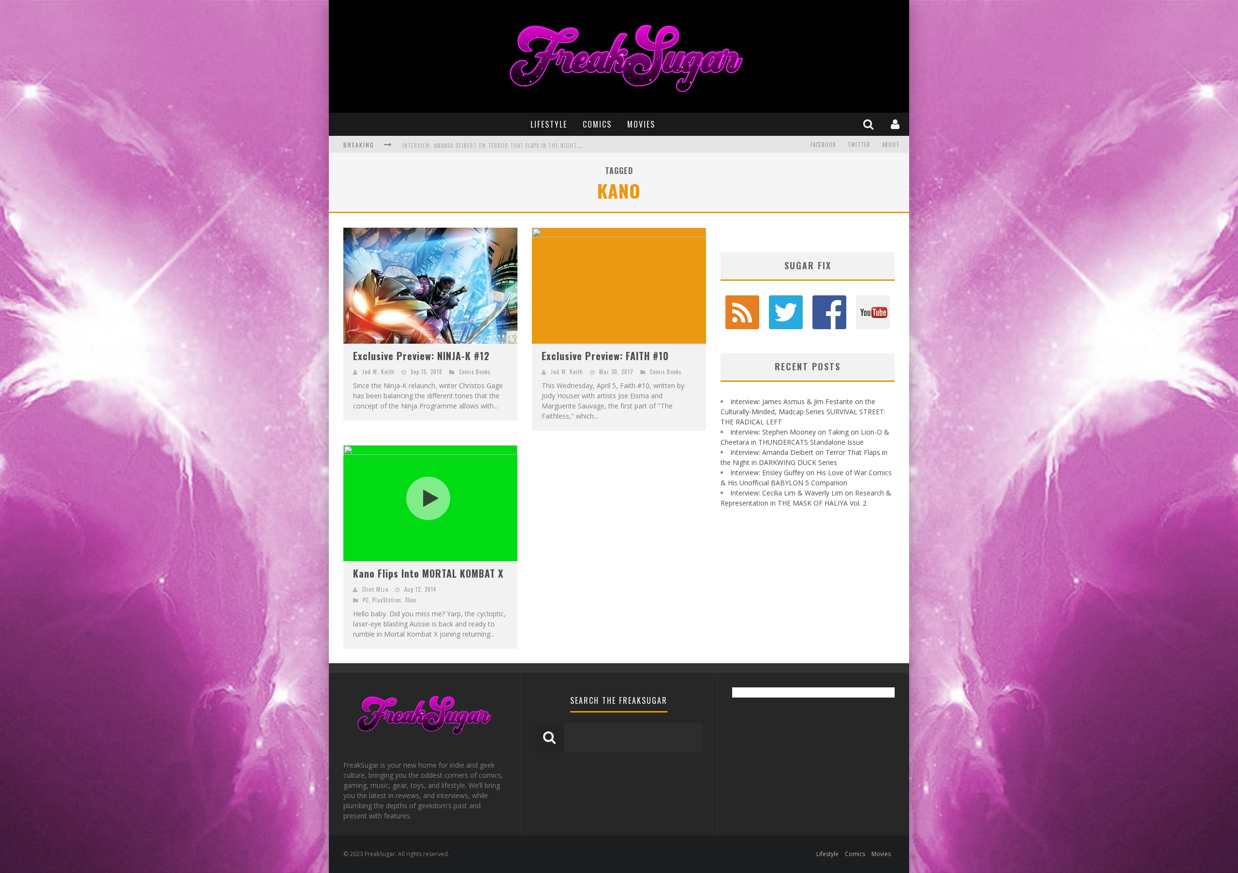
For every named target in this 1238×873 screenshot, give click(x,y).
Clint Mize (375, 589)
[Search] (869, 124)
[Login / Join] (896, 124)
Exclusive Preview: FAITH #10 (605, 356)
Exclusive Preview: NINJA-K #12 (421, 356)
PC (365, 600)
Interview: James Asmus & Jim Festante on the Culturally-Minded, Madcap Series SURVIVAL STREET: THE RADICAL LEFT (803, 411)
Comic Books (475, 372)
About (890, 144)
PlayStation (386, 600)
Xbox (410, 600)
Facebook (823, 144)
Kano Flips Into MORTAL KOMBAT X (428, 573)
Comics (597, 124)
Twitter (859, 144)
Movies (641, 124)
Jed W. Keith (378, 372)
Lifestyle (549, 124)
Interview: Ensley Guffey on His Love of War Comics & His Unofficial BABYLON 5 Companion (528, 145)
